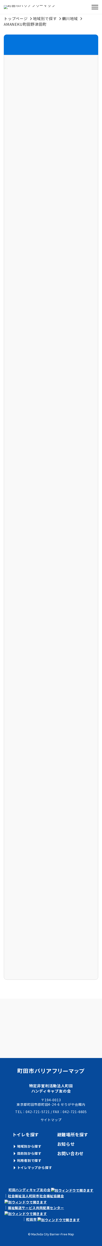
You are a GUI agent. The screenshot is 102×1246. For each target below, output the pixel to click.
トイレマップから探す (34, 1167)
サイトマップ (51, 1119)
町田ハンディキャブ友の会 (30, 1189)
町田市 (31, 1219)
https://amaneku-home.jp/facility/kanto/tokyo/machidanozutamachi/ (50, 529)
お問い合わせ (70, 1153)
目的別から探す (29, 1153)
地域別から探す (29, 1146)
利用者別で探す (29, 1160)
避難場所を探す (72, 1134)
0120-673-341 (20, 463)
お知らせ (66, 1144)
